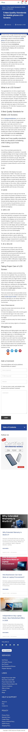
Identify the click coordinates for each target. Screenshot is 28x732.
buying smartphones (10, 118)
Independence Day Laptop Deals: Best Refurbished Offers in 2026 (14, 618)
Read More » (6, 548)
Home (3, 7)
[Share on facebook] (8, 350)
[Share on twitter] (12, 350)
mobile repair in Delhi (10, 296)
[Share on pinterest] (20, 350)
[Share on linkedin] (16, 350)
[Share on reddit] (8, 353)
